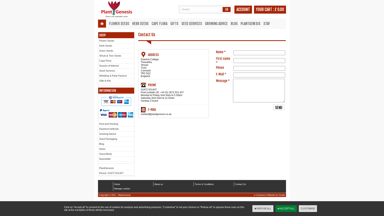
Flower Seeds (119, 23)
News (102, 149)
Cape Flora (159, 23)
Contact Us (240, 184)
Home (117, 184)
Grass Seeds (106, 50)
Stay (266, 23)
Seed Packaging (108, 139)
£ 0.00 (279, 9)
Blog (234, 23)
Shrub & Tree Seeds (110, 55)
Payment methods (109, 129)
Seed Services (191, 23)
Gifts (174, 23)
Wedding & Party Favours (113, 75)
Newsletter (105, 159)
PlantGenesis (250, 23)
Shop (102, 35)
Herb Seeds (140, 23)
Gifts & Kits (105, 80)
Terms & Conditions (204, 184)
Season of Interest (109, 65)
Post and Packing (108, 124)
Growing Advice (216, 23)
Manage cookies (122, 188)
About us (158, 184)
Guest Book (105, 154)
